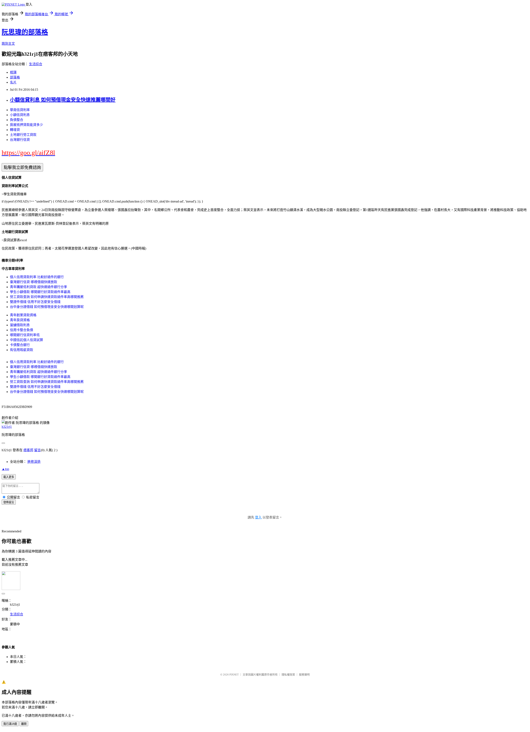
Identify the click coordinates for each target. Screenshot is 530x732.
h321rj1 (7, 426)
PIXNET (234, 674)
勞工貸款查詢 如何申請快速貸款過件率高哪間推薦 (47, 297)
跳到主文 (8, 43)
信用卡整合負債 (21, 330)
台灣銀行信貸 (20, 139)
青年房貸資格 (20, 320)
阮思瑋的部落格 (25, 32)
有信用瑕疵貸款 (21, 350)
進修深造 (34, 461)
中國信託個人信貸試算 (26, 340)
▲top (5, 469)
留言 (37, 450)
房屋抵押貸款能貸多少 (26, 125)
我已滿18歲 (10, 723)
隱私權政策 (288, 674)
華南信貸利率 (20, 110)
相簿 (13, 72)
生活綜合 (35, 64)
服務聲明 (304, 674)
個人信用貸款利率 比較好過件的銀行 (37, 277)
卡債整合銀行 (20, 345)
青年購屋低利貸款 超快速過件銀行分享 (38, 287)
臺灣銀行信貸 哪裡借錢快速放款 (33, 282)
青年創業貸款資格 (23, 315)
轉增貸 (15, 129)
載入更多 (8, 477)
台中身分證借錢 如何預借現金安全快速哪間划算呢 (47, 307)
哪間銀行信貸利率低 (25, 335)
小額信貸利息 (20, 115)
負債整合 (16, 120)
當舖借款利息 (20, 325)
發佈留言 (8, 502)
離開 (23, 723)
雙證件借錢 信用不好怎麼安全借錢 (35, 302)
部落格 (15, 77)
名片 (13, 82)
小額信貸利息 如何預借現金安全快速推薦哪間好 (63, 100)
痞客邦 (28, 450)
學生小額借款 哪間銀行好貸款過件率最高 (40, 292)
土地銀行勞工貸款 (23, 134)
